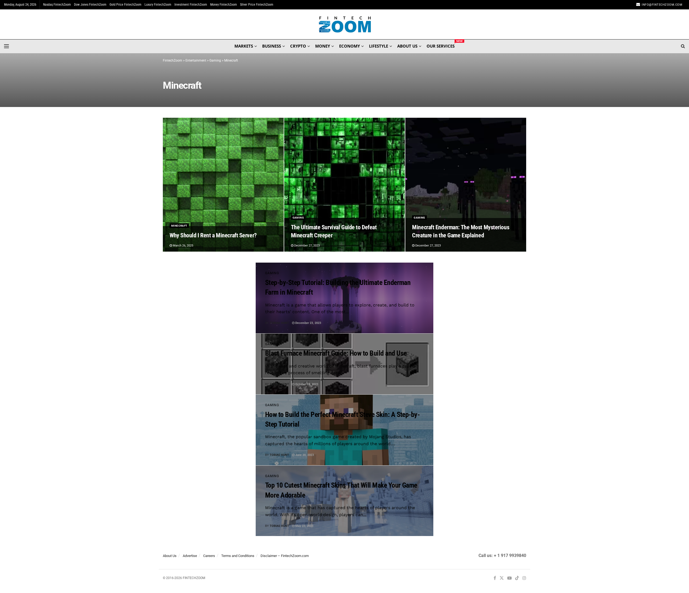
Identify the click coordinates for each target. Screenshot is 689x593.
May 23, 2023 (303, 526)
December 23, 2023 (307, 323)
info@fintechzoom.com (662, 4)
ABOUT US (407, 46)
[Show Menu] (6, 46)
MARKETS (243, 46)
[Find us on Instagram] (524, 578)
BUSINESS (271, 46)
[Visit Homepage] (344, 24)
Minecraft (179, 225)
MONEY (322, 46)
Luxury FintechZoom (158, 4)
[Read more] (417, 323)
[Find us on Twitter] (502, 578)
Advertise (190, 556)
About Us (170, 556)
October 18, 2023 (306, 384)
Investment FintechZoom (190, 4)
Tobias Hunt (279, 323)
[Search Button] (683, 46)
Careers (209, 556)
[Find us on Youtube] (509, 578)
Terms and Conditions (237, 556)
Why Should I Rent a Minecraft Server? (213, 235)
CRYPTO (298, 46)
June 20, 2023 (304, 455)
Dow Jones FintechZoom (90, 4)
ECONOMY (349, 46)
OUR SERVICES (441, 45)
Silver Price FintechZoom (256, 4)
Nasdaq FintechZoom (57, 4)
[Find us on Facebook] (495, 578)
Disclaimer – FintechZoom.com (285, 556)
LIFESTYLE (378, 46)
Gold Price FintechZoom (125, 4)
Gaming (298, 217)
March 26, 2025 (182, 245)
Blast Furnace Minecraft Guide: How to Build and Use (335, 353)
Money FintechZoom (223, 4)
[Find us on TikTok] (517, 578)
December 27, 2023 (306, 245)
